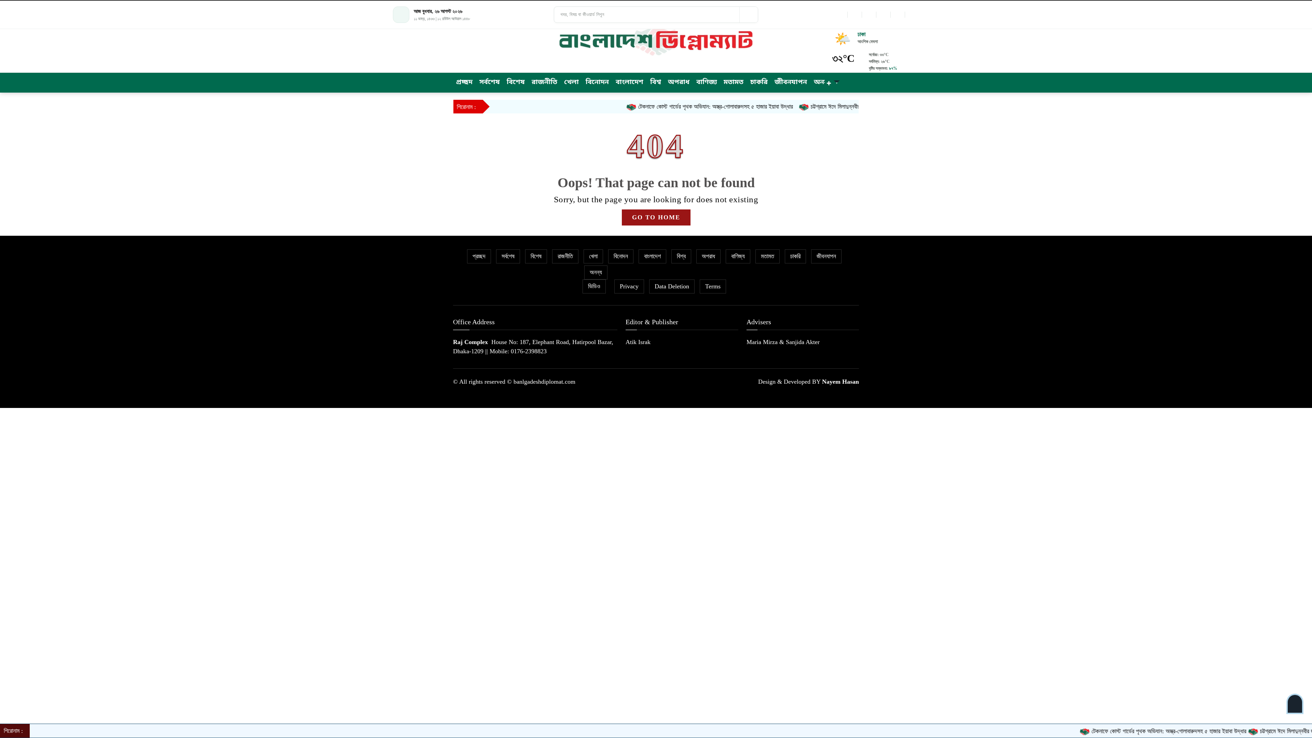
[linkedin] (883, 15)
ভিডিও (594, 286)
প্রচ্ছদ (479, 256)
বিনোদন (621, 256)
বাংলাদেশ (652, 256)
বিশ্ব (681, 256)
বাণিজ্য (738, 256)
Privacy (629, 286)
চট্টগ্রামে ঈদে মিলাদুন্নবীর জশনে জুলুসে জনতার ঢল (830, 106)
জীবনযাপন (826, 256)
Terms (713, 286)
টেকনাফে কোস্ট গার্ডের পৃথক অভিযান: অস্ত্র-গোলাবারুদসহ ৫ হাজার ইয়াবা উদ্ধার (686, 106)
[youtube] (897, 15)
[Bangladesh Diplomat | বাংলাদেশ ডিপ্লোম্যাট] (656, 40)
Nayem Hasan (840, 381)
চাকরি (795, 256)
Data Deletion (672, 286)
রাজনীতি (565, 256)
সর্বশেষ (508, 256)
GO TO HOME (656, 217)
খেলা (593, 256)
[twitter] (854, 15)
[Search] (748, 15)
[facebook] (840, 15)
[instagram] (868, 15)
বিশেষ (536, 256)
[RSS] (912, 15)
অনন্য (596, 272)
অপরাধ (708, 256)
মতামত (767, 256)
